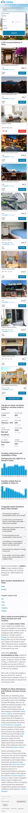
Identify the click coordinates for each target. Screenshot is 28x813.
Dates (4, 19)
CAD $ (4, 805)
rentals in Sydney (18, 747)
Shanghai (3, 589)
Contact (3, 811)
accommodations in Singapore (11, 725)
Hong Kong (4, 608)
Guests (5, 25)
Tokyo (3, 602)
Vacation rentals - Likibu (7, 1)
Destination (6, 13)
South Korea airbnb (18, 764)
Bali (2, 599)
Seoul (3, 605)
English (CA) (21, 801)
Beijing (3, 586)
